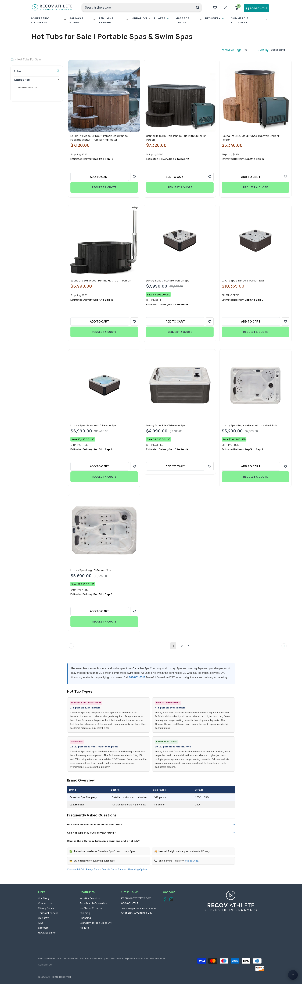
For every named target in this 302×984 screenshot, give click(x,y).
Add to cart (99, 177)
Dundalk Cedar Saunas (114, 869)
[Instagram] (170, 900)
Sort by (263, 50)
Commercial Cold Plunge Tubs (83, 869)
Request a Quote (104, 187)
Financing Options (138, 869)
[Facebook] (164, 900)
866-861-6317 (137, 677)
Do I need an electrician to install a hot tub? (94, 824)
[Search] (142, 7)
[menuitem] (36, 87)
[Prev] (71, 646)
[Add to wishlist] (134, 177)
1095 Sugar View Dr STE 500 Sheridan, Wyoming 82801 (138, 910)
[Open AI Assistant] (293, 975)
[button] (249, 50)
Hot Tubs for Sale (29, 59)
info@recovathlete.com (136, 898)
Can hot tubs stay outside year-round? (91, 832)
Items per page (231, 50)
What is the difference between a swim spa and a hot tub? (103, 841)
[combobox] (137, 7)
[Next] (284, 646)
